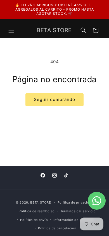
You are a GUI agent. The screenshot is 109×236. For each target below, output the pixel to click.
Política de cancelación (57, 228)
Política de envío (34, 220)
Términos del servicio (78, 211)
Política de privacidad (75, 202)
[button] (11, 30)
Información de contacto (73, 220)
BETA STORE (40, 202)
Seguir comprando (54, 99)
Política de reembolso (37, 211)
